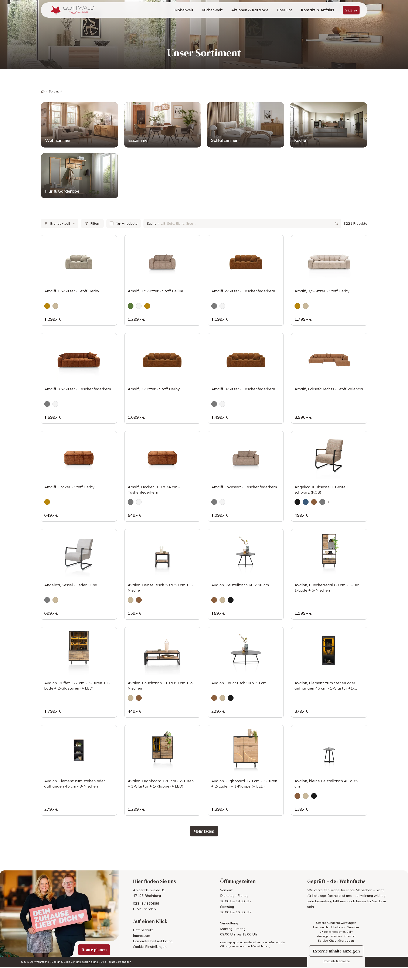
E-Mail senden (144, 909)
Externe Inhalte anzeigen (336, 951)
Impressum (141, 935)
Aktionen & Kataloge (249, 9)
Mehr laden (204, 831)
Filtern (95, 223)
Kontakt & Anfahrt (317, 9)
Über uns (285, 9)
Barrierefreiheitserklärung (153, 941)
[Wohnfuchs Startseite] (71, 10)
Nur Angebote (126, 223)
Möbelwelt (183, 9)
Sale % (351, 10)
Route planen (94, 950)
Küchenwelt (212, 9)
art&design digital (87, 961)
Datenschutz (143, 930)
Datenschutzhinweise (336, 960)
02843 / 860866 (146, 903)
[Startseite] (43, 91)
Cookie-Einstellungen (150, 946)
